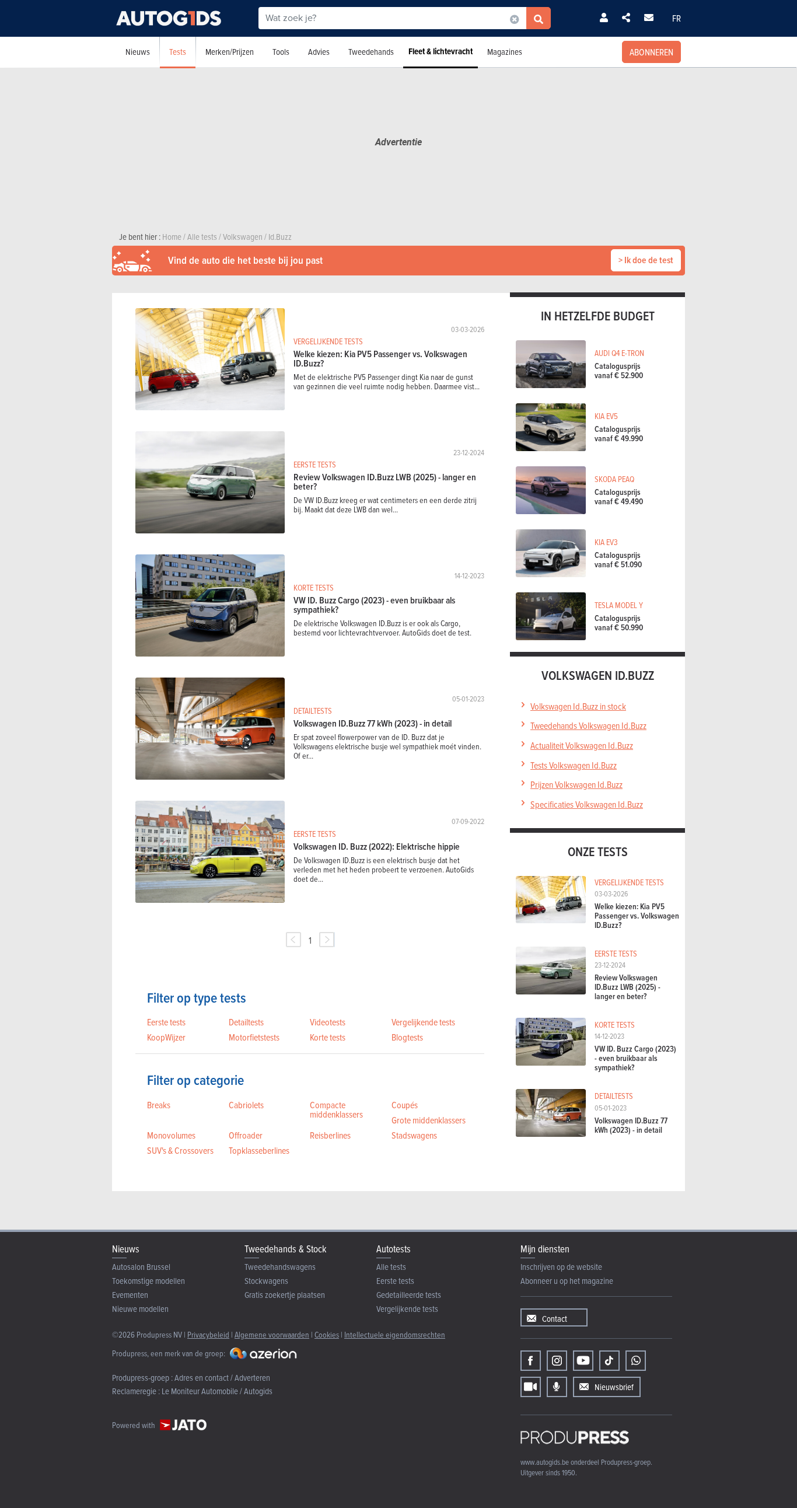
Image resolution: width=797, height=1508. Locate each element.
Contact (554, 1318)
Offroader (246, 1135)
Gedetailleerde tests (408, 1295)
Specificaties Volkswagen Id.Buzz (586, 804)
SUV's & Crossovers (180, 1150)
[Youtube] (583, 1360)
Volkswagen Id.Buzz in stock (578, 706)
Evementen (130, 1295)
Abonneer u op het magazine (566, 1281)
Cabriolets (246, 1104)
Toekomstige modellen (148, 1281)
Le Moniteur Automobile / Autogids (217, 1391)
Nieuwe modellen (140, 1309)
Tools (280, 52)
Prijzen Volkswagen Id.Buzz (576, 784)
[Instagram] (557, 1360)
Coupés (404, 1104)
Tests (177, 52)
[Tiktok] (609, 1360)
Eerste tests (166, 1021)
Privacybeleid (208, 1334)
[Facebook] (530, 1360)
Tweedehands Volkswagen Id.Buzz (588, 725)
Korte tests (327, 1037)
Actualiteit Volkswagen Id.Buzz (581, 745)
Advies (319, 52)
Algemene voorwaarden (272, 1334)
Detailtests (246, 1021)
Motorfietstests (254, 1037)
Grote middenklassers (428, 1119)
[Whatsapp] (635, 1360)
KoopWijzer (166, 1037)
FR (676, 18)
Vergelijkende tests (423, 1021)
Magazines (504, 52)
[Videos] (530, 1387)
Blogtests (407, 1037)
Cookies (326, 1334)
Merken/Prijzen (229, 52)
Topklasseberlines (259, 1150)
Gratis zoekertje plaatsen (284, 1295)
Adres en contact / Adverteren (222, 1377)
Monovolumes (171, 1135)
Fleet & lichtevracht (440, 51)
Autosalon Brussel (141, 1267)
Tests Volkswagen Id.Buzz (573, 765)
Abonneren (651, 52)
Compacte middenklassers (336, 1109)
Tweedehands (371, 52)
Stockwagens (266, 1281)
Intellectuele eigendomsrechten (394, 1334)
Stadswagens (414, 1135)
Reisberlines (330, 1135)
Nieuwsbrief (614, 1387)
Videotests (327, 1021)
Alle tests (391, 1267)
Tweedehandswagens (280, 1267)
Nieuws (137, 52)
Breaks (158, 1104)
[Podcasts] (557, 1387)
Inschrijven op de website (561, 1267)
